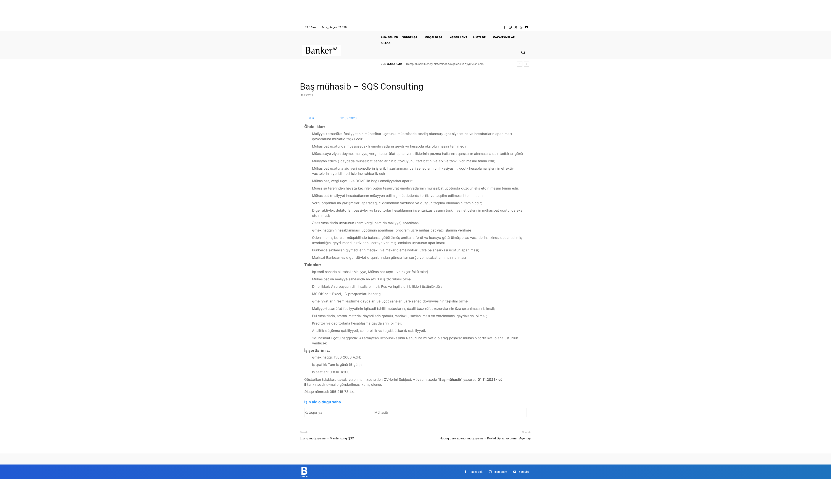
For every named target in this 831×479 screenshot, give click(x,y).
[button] (523, 52)
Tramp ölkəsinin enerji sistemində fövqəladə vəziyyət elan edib (445, 64)
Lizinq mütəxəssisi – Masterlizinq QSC (327, 438)
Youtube (524, 471)
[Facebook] (504, 27)
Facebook (476, 471)
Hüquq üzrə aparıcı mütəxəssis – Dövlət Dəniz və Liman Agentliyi (485, 438)
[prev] (519, 64)
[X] (515, 27)
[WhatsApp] (521, 27)
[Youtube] (526, 27)
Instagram (500, 471)
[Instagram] (510, 27)
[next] (526, 64)
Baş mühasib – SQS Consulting (361, 86)
